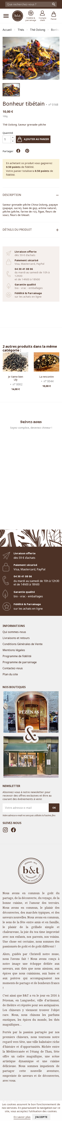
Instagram (5, 830)
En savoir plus (22, 1117)
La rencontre (46, 376)
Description (12, 195)
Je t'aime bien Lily (15, 378)
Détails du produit (17, 229)
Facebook (13, 830)
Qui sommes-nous (14, 632)
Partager (18, 150)
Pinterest (27, 150)
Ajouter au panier (36, 139)
